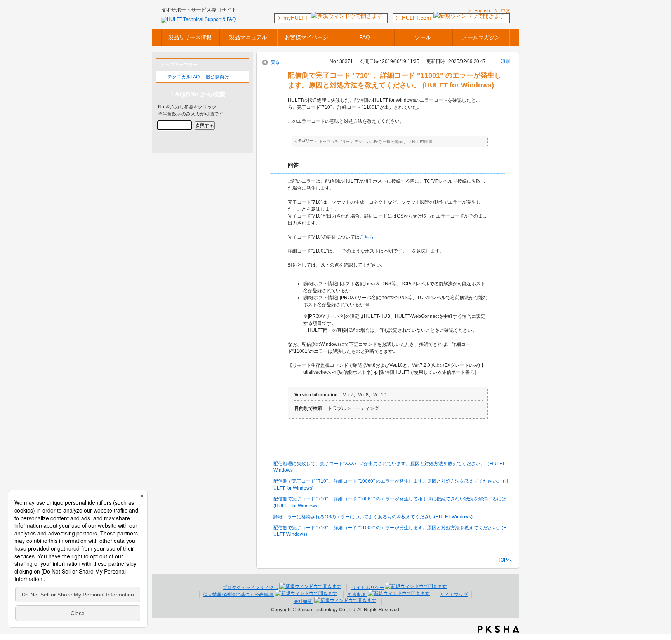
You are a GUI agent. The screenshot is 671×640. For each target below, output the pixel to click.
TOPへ (505, 559)
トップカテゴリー (334, 142)
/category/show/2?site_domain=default (161, 76)
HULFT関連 (422, 142)
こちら (367, 237)
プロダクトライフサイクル (250, 587)
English (482, 11)
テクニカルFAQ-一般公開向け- (199, 77)
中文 (505, 11)
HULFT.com (417, 18)
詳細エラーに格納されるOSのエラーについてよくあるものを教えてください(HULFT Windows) (373, 517)
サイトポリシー (367, 587)
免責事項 (357, 594)
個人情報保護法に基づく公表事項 (238, 594)
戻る (275, 62)
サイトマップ (454, 594)
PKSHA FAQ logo (498, 629)
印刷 (505, 61)
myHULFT (296, 18)
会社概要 (303, 601)
